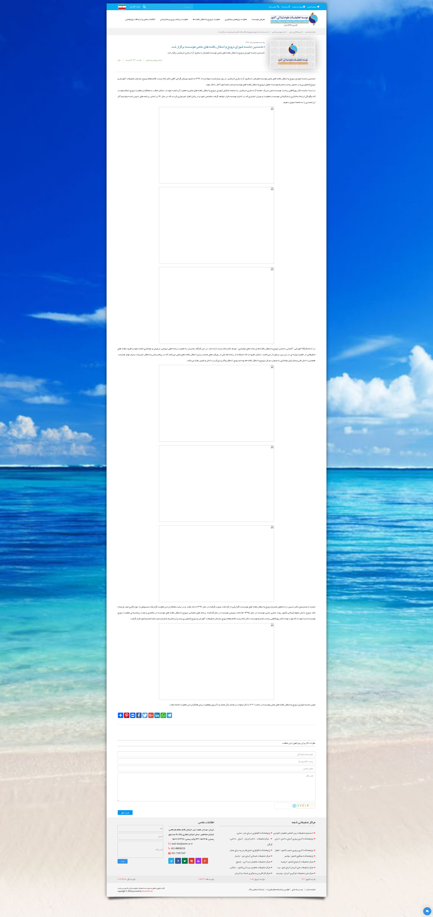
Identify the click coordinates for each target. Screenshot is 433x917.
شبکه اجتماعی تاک (256, 889)
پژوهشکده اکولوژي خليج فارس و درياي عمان (250, 850)
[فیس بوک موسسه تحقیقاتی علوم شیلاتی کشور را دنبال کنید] (178, 861)
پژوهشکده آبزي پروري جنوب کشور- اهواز (294, 850)
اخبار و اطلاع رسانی (295, 32)
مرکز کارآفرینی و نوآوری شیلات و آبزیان (252, 873)
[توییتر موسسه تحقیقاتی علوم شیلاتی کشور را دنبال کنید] (185, 861)
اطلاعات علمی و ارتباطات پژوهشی (140, 19)
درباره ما (285, 7)
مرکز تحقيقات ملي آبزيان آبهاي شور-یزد (295, 867)
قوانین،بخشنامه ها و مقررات (277, 889)
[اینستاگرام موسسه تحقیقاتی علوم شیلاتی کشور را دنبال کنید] (192, 861)
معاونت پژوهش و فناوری (236, 19)
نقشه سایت (310, 889)
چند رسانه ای (297, 889)
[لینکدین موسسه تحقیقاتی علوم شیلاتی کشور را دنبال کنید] (198, 861)
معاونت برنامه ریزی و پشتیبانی (174, 19)
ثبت (122, 861)
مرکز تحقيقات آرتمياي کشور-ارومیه (297, 861)
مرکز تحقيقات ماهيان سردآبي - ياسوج (253, 861)
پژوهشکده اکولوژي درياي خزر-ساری (253, 832)
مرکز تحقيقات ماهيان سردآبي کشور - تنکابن (250, 867)
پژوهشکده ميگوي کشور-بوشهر (298, 855)
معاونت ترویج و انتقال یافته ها (206, 19)
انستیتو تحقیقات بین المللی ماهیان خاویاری (293, 832)
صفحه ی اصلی (310, 32)
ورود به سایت (297, 7)
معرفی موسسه (258, 19)
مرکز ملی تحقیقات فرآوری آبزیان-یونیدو (294, 873)
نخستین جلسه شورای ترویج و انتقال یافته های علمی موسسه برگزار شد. (243, 32)
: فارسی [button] (135, 6)
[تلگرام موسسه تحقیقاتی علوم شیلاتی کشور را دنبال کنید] (171, 861)
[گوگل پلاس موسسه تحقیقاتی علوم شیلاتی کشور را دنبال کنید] (205, 861)
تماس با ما (273, 7)
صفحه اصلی (311, 7)
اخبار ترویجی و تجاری (279, 32)
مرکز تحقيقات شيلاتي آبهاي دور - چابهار (252, 855)
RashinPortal (147, 891)
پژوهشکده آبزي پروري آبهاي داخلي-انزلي (294, 838)
